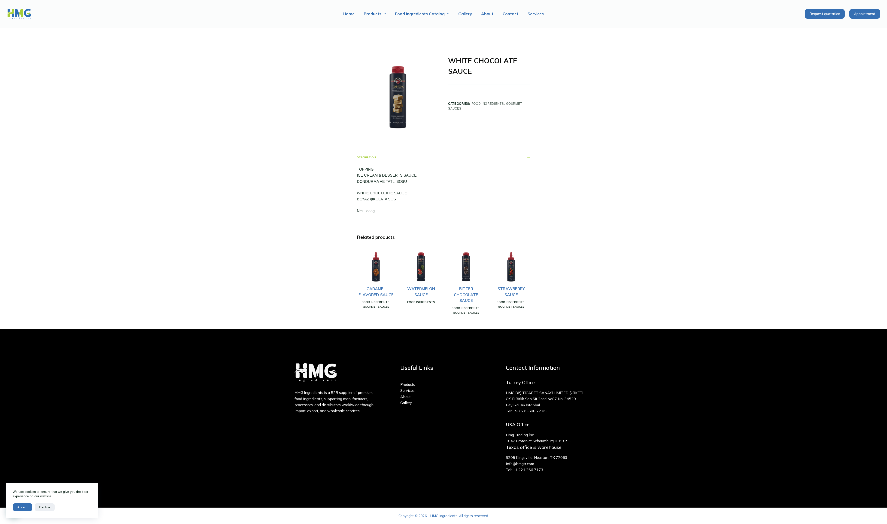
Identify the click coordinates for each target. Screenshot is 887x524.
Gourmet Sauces (376, 306)
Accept (22, 507)
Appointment (864, 14)
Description (366, 157)
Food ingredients (487, 103)
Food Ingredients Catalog (420, 13)
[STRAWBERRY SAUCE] (511, 267)
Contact (510, 13)
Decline (44, 507)
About (487, 13)
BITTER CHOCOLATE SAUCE (466, 294)
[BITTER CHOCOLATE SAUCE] (466, 267)
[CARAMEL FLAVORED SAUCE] (376, 267)
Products (372, 13)
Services (536, 13)
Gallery (465, 13)
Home (349, 13)
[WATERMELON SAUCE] (421, 267)
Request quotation (824, 14)
